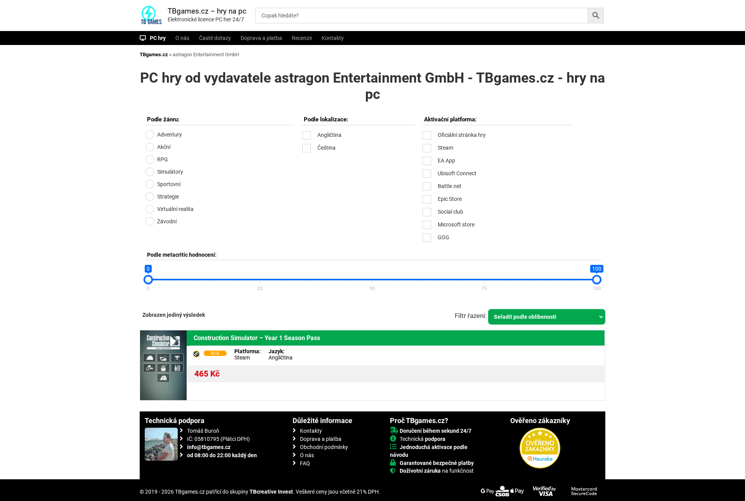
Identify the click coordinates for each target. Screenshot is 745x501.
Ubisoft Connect (457, 173)
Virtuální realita (175, 209)
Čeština (326, 148)
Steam (445, 148)
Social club (450, 212)
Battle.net (449, 186)
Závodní (167, 221)
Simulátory (170, 172)
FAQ (305, 463)
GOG (443, 237)
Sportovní (168, 184)
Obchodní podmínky (324, 447)
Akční (163, 147)
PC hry (158, 38)
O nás (182, 38)
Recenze (302, 38)
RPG (162, 159)
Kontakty (333, 38)
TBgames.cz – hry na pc (207, 11)
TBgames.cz (154, 54)
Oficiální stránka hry (462, 135)
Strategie (168, 196)
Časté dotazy (215, 38)
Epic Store (450, 199)
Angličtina (329, 135)
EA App (446, 160)
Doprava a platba (261, 38)
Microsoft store (456, 224)
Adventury (169, 134)
